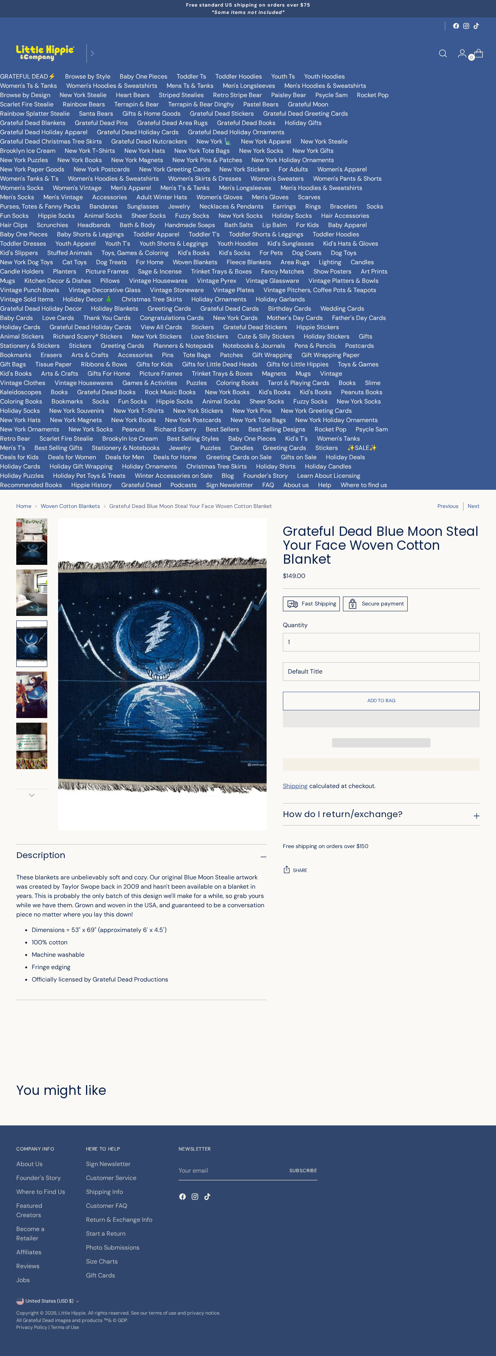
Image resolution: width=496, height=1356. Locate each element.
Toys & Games (358, 364)
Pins (168, 355)
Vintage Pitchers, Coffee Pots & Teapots (320, 290)
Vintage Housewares (158, 281)
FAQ (268, 485)
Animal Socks (103, 216)
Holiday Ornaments (218, 299)
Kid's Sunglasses (290, 243)
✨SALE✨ (362, 448)
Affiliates (28, 1252)
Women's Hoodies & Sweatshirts (111, 86)
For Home (150, 262)
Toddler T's (204, 234)
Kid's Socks (234, 253)
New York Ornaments (29, 429)
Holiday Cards (20, 327)
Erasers (51, 355)
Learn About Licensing (328, 476)
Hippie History (91, 485)
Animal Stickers (22, 336)
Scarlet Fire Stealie (26, 104)
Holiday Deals (345, 457)
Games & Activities (149, 383)
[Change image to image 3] (31, 644)
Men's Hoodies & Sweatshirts (325, 86)
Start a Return (106, 1233)
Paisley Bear (288, 95)
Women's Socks (21, 188)
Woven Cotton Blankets (70, 506)
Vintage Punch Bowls (29, 290)
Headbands (94, 225)
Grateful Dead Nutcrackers (149, 141)
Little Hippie (72, 1313)
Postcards (359, 346)
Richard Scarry (175, 429)
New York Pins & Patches (207, 160)
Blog (228, 476)
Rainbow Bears (84, 104)
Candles (362, 262)
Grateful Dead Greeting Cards (305, 113)
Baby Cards (16, 318)
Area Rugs (295, 262)
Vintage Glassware (272, 281)
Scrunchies (52, 225)
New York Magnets (137, 160)
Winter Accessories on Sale (173, 476)
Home (23, 506)
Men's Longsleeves (249, 86)
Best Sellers (222, 429)
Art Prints (374, 271)
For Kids (307, 225)
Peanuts (133, 429)
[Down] (31, 795)
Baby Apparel (347, 225)
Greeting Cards (169, 308)
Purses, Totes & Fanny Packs (40, 206)
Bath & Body (137, 225)
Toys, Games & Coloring (135, 253)
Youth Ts (283, 76)
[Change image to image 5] (31, 746)
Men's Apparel (131, 188)
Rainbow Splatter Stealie (35, 113)
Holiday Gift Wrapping (81, 466)
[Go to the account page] (459, 53)
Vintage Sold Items (26, 299)
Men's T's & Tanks (185, 188)
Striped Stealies (181, 95)
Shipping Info (104, 1192)
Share (300, 870)
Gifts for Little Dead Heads (219, 364)
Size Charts (102, 1261)
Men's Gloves (270, 197)
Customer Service (111, 1178)
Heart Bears (133, 95)
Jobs (23, 1280)
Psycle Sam (331, 95)
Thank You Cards (107, 318)
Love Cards (58, 318)
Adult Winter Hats (161, 197)
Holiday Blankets (114, 308)
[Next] (92, 53)
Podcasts (183, 485)
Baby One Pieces (143, 76)
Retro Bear (15, 438)
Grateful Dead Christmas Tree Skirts (51, 141)
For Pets (271, 253)
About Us (29, 1164)
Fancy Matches (282, 271)
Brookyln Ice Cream (130, 438)
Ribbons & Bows (104, 364)
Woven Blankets (195, 262)
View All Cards (161, 327)
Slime (373, 383)
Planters (64, 271)
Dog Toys (343, 253)
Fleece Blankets (249, 262)
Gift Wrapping (272, 355)
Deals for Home (175, 457)
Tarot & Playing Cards (298, 383)
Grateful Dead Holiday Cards (138, 132)
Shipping (295, 786)
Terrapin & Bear (136, 104)
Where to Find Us (40, 1192)
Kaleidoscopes (20, 392)
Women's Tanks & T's (29, 178)
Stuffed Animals (69, 253)
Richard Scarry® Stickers (87, 336)
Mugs (7, 281)
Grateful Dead (141, 485)
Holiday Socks (292, 216)
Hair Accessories (345, 216)
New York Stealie (83, 95)
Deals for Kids (19, 457)
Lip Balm (274, 225)
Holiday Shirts (276, 466)
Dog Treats (111, 262)
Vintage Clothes (22, 383)
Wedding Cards (342, 308)
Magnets (274, 373)
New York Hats (144, 151)
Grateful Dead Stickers (222, 113)
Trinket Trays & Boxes (221, 271)
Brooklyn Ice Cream (27, 151)
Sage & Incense (160, 271)
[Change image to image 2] (31, 592)
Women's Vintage (77, 188)
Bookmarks (15, 355)
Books (347, 383)
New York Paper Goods (32, 169)
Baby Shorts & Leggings (90, 234)
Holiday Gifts (303, 123)
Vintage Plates (233, 290)
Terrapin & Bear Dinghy (201, 104)
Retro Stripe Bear (237, 95)
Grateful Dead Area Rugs (172, 123)
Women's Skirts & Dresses (204, 178)
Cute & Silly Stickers (266, 336)
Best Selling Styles (193, 438)
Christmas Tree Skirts (152, 299)
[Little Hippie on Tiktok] (476, 25)
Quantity (295, 625)
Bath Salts (238, 225)
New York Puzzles (24, 160)
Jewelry (179, 206)
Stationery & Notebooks (126, 448)
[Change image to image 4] (31, 695)
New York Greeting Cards (174, 169)
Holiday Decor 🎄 (87, 299)
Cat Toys (74, 262)
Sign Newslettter (229, 485)
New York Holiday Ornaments (292, 160)
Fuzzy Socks (192, 216)
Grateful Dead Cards (229, 308)
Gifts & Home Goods (151, 113)
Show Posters (332, 271)
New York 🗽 (214, 141)
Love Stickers (209, 336)
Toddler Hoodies (238, 76)
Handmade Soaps (190, 225)
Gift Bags (13, 364)
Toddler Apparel (156, 234)
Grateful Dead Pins (101, 123)
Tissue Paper (53, 364)
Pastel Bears (261, 104)
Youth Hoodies (324, 76)
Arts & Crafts (89, 355)
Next (474, 506)
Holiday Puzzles (22, 476)
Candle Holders (22, 271)
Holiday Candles (328, 466)
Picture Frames (107, 271)
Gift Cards (100, 1275)
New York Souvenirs (76, 411)
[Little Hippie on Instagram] (466, 25)
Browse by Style (87, 76)
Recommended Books (31, 485)
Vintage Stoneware (177, 290)
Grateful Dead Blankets (32, 123)
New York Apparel (266, 141)
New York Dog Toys (26, 262)
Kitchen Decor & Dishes (57, 281)
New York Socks (261, 151)
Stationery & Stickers (30, 346)
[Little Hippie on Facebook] (456, 25)
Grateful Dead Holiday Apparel (44, 132)
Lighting (330, 262)
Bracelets (343, 206)
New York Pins (252, 411)
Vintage (331, 373)
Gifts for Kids (154, 364)
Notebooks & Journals (254, 346)
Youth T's (117, 243)
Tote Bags (197, 355)
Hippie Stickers (317, 327)
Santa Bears (96, 113)
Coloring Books (237, 383)
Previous (447, 506)
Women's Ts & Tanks (28, 86)
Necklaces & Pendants (232, 206)
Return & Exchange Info (119, 1220)
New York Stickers (244, 169)
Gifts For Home (109, 373)
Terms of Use (65, 1327)
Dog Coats (307, 253)
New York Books (79, 160)
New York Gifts (313, 151)
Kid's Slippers (19, 253)
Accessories (109, 197)
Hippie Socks (56, 216)
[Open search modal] (443, 53)
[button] (381, 718)
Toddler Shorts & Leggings (266, 234)
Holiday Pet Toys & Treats (89, 476)
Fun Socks (14, 216)
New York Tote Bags (202, 151)
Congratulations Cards (172, 318)
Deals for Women (72, 457)
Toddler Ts (191, 76)
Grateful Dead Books (246, 123)
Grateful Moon (308, 104)
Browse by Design (25, 95)
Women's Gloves (219, 197)
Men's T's (12, 448)
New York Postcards (102, 169)
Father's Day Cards (359, 318)
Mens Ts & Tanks (190, 86)
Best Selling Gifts (58, 448)
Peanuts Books (361, 392)
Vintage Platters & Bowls (343, 281)
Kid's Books (194, 253)
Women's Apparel (342, 169)
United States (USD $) (50, 1301)
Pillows (110, 281)
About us (296, 485)
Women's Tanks (338, 438)
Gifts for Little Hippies (298, 364)
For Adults (293, 169)
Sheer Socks (148, 216)
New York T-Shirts (90, 151)
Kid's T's (296, 438)
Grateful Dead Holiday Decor (41, 308)
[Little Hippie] (45, 53)
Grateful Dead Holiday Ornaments (236, 132)
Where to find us (364, 485)
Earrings (284, 206)
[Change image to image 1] (31, 541)
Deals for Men (124, 457)
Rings (313, 206)
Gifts (365, 336)
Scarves (309, 197)
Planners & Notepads (183, 346)
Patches (231, 355)
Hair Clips (14, 225)
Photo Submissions (113, 1247)
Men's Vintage (63, 197)
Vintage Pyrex (216, 281)
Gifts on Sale (299, 457)
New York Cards (235, 318)
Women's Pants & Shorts (347, 178)
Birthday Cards (289, 308)
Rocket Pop (373, 95)
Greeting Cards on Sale (239, 457)
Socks (375, 206)
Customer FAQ (106, 1206)
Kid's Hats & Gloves (350, 243)
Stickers (202, 327)
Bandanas (104, 206)
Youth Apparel (75, 243)
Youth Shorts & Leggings (174, 243)
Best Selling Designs (276, 429)
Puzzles (196, 383)
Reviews (28, 1266)
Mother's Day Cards (295, 318)
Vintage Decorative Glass (105, 290)
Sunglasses (143, 206)
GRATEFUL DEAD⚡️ (28, 76)
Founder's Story (265, 476)
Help (324, 485)
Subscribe (303, 1171)
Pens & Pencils (315, 346)
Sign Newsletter (108, 1164)
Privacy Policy (31, 1327)
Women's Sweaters (277, 178)
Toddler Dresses (23, 243)
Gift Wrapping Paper (330, 355)
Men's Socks (17, 197)
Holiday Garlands (280, 299)
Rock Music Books (170, 392)
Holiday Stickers (327, 336)
